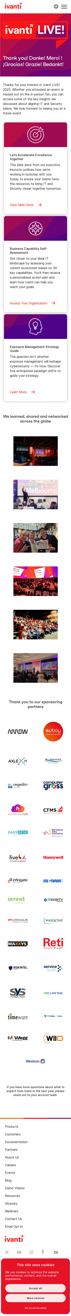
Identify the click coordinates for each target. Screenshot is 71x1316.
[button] (64, 6)
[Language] (55, 6)
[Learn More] (35, 451)
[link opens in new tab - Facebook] (43, 1253)
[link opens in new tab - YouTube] (56, 1253)
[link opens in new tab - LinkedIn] (19, 1253)
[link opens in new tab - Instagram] (31, 1253)
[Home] (13, 6)
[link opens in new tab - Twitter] (7, 1253)
